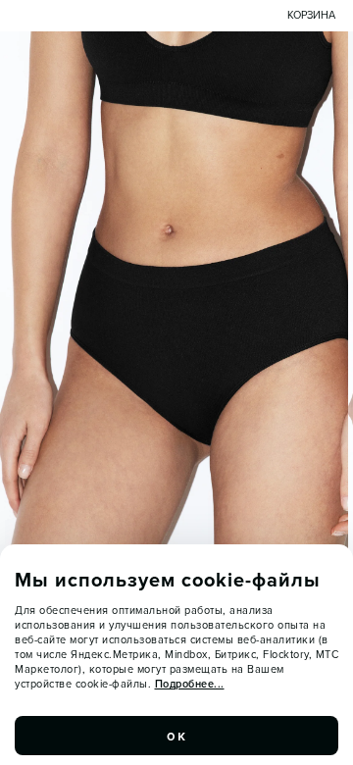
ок (176, 735)
